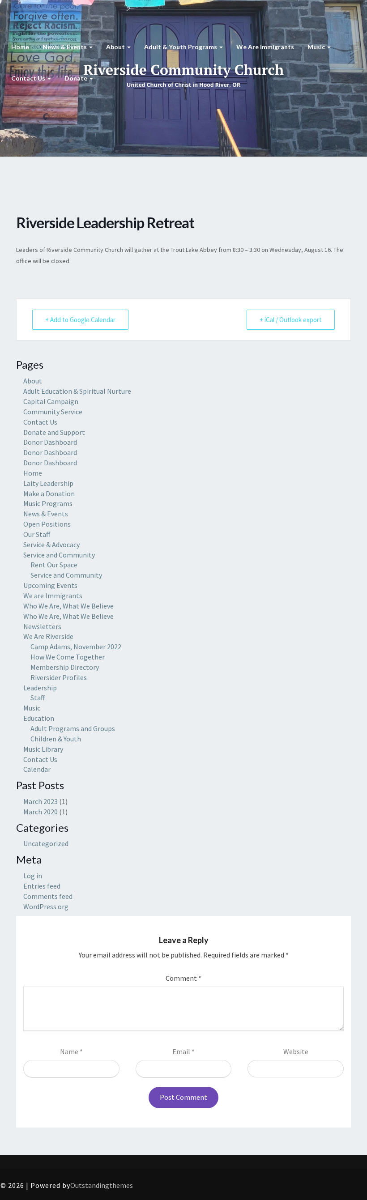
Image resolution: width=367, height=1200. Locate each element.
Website (295, 1051)
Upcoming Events (50, 585)
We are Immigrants (265, 47)
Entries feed (41, 885)
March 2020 (40, 811)
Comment (183, 978)
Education (38, 718)
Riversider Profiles (58, 677)
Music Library (43, 749)
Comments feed (48, 896)
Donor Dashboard (50, 442)
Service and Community (59, 554)
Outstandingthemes (101, 1185)
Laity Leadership (48, 483)
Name (71, 1051)
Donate (76, 78)
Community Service (52, 411)
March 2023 (40, 801)
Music (316, 47)
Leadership (40, 687)
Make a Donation (49, 493)
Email (183, 1051)
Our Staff (36, 534)
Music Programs (48, 503)
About (116, 47)
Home (20, 47)
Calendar (37, 769)
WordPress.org (45, 906)
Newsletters (42, 626)
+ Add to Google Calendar (80, 319)
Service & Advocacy (51, 544)
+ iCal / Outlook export (291, 319)
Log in (32, 875)
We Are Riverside (48, 636)
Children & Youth (55, 738)
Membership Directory (64, 667)
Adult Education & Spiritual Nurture (77, 391)
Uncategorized (45, 843)
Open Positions (47, 523)
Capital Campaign (50, 401)
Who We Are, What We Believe (68, 605)
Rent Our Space (53, 564)
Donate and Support (54, 432)
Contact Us (29, 78)
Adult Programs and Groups (72, 728)
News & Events (65, 47)
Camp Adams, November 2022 (75, 646)
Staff (37, 697)
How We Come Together (67, 656)
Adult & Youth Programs (181, 47)
